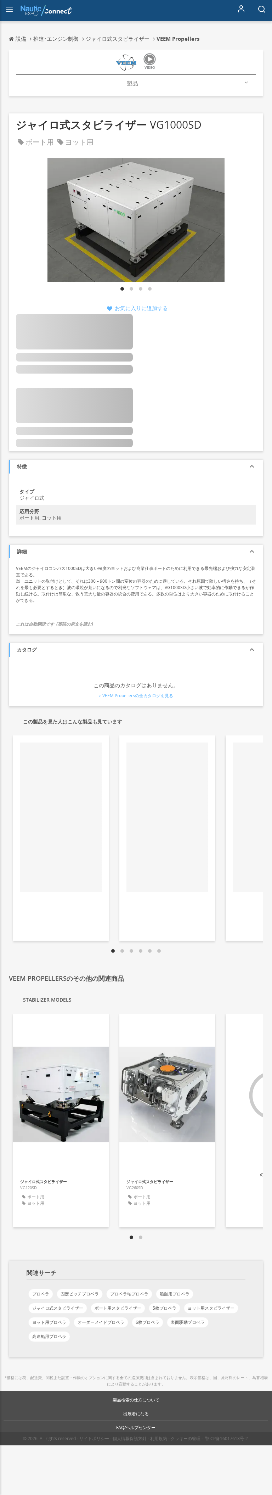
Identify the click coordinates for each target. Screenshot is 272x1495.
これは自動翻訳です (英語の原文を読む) (54, 624)
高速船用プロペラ (49, 1336)
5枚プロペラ (164, 1308)
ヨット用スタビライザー (211, 1308)
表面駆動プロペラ (188, 1322)
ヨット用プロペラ (49, 1322)
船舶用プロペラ (174, 1294)
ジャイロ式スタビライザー (57, 1308)
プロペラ (40, 1294)
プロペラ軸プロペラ (129, 1294)
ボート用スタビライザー (118, 1308)
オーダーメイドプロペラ (101, 1322)
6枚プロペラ (147, 1322)
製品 (132, 83)
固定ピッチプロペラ (80, 1294)
